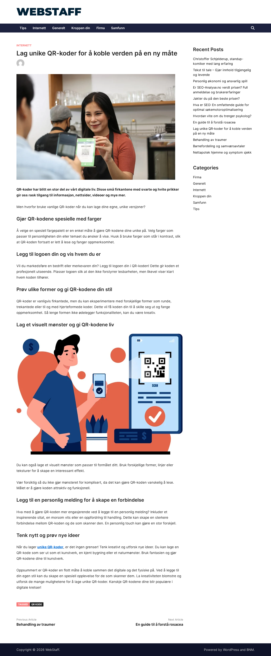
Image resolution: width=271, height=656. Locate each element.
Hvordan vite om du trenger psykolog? (222, 116)
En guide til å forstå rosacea (214, 122)
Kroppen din (80, 28)
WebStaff (52, 650)
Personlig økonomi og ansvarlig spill (220, 81)
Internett (39, 28)
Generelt (58, 28)
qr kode (36, 604)
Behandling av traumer (210, 140)
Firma (100, 28)
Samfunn (118, 28)
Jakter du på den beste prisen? (216, 98)
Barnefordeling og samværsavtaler (219, 146)
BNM (250, 650)
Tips (23, 28)
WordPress (231, 650)
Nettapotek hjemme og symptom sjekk (222, 152)
